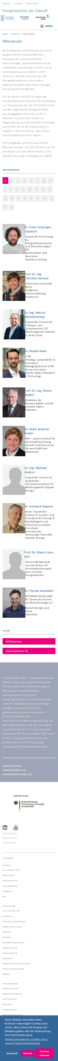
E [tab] (31, 180)
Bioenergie (8, 958)
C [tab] (18, 180)
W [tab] (45, 198)
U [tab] (31, 198)
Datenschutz (10, 837)
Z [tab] (11, 207)
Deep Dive (7, 1004)
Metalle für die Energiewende (16, 964)
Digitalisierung (10, 948)
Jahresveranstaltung (12, 994)
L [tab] (23, 189)
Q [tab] (5, 198)
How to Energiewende (13, 1015)
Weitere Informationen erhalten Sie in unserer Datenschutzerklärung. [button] (26, 1041)
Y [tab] (5, 207)
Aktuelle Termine (10, 988)
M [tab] (29, 189)
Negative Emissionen (12, 927)
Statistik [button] (27, 1053)
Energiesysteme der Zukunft (25, 11)
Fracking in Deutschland (14, 921)
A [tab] (5, 180)
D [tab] (25, 180)
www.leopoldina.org (14, 769)
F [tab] (37, 180)
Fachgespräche (10, 1009)
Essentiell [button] (12, 1053)
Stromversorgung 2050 (13, 969)
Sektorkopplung (10, 953)
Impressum (9, 842)
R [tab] (12, 198)
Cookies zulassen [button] (44, 1053)
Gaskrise (7, 932)
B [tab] (12, 180)
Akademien (8, 891)
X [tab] (51, 198)
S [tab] (18, 198)
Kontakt (18, 4)
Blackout (7, 937)
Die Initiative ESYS (11, 870)
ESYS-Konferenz (10, 999)
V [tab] (38, 198)
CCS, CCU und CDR (11, 911)
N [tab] (37, 189)
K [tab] (17, 189)
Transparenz (10, 833)
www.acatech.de (12, 765)
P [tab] (50, 189)
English (7, 4)
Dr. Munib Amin (35, 351)
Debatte (6, 974)
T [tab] (24, 198)
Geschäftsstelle (10, 886)
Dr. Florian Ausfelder (39, 591)
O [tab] (43, 189)
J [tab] (10, 189)
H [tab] (51, 180)
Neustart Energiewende (13, 942)
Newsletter (33, 4)
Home (5, 34)
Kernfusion (8, 916)
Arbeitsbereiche (10, 881)
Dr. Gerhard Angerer (38, 506)
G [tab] (44, 180)
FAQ (4, 896)
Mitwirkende (9, 875)
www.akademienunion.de (17, 774)
